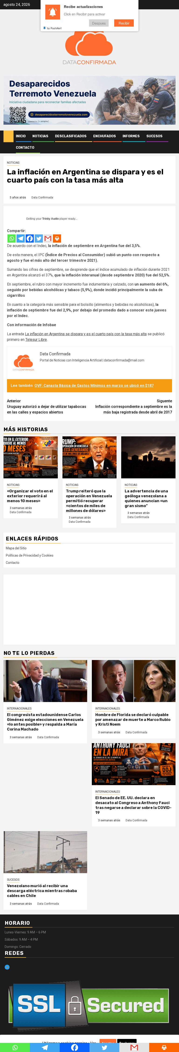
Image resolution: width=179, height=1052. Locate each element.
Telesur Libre (36, 339)
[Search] (172, 136)
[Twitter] (39, 238)
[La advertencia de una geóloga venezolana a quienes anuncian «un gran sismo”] (148, 457)
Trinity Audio (50, 218)
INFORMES (131, 136)
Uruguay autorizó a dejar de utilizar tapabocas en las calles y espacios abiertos (46, 406)
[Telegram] (21, 238)
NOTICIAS (40, 136)
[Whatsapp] (11, 238)
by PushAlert (54, 28)
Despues (99, 23)
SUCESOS (154, 136)
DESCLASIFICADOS (70, 136)
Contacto (25, 148)
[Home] (8, 136)
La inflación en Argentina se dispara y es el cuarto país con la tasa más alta (86, 334)
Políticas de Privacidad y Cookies (29, 555)
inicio (21, 136)
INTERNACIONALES (19, 708)
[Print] (57, 238)
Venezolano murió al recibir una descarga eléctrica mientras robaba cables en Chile (42, 891)
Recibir (124, 23)
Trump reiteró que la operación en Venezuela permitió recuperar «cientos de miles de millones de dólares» (89, 501)
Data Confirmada (42, 197)
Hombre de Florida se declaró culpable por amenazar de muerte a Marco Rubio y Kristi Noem (132, 720)
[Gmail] (48, 238)
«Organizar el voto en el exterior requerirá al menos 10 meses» (30, 496)
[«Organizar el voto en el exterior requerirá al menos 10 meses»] (30, 457)
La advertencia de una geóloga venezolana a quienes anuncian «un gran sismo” (146, 498)
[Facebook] (30, 238)
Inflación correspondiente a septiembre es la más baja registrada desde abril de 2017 (133, 406)
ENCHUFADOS (104, 136)
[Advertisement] (89, 609)
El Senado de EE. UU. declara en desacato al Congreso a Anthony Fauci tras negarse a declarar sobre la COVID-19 (133, 805)
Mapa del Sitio (16, 548)
